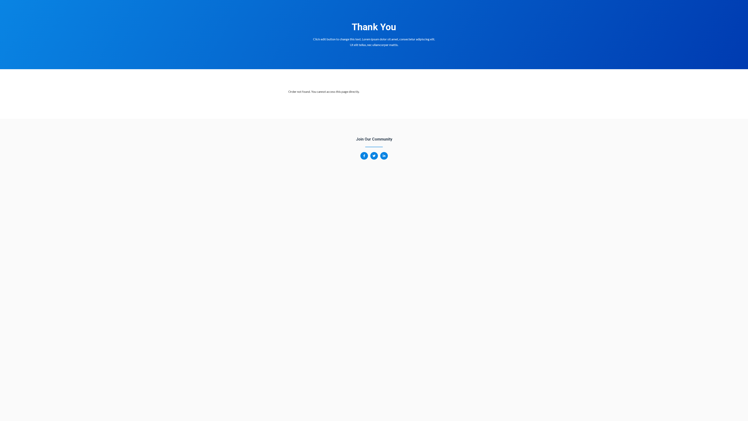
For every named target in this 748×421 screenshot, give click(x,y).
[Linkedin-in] (384, 156)
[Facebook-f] (364, 156)
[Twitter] (374, 156)
